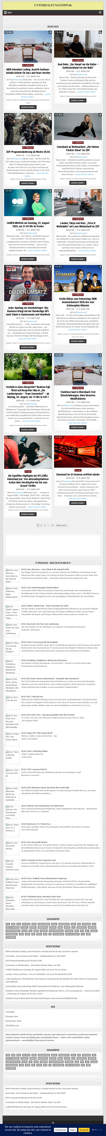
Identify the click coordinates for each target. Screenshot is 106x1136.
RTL (82, 930)
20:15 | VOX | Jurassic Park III (34, 769)
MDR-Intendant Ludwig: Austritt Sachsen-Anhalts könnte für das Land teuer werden (28, 71)
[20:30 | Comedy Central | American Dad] (12, 873)
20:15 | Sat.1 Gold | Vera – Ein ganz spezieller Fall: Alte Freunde (48, 715)
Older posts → (62, 525)
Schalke (94, 930)
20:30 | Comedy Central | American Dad (38, 860)
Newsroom (18, 80)
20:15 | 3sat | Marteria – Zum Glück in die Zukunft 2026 (45, 569)
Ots (30, 930)
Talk (45, 934)
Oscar (24, 930)
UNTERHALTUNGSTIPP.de (53, 5)
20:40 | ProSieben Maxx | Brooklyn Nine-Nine (41, 897)
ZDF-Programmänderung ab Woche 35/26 (28, 151)
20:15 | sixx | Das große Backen (34, 842)
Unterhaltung (58, 934)
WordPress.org (12, 1025)
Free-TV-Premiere (12, 927)
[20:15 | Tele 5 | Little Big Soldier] (12, 764)
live (73, 927)
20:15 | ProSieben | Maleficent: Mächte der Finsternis (44, 660)
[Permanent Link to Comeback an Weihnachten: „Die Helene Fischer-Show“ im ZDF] (78, 126)
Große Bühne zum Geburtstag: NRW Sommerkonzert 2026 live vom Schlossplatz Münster (78, 302)
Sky (33, 934)
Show (28, 934)
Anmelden (10, 1012)
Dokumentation (43, 924)
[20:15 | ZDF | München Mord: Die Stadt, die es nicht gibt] (12, 800)
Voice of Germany (72, 934)
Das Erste (26, 924)
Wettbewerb (10, 937)
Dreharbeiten (64, 924)
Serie (21, 934)
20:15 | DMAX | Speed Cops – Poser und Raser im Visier (45, 606)
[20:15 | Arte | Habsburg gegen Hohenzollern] (12, 600)
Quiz (76, 930)
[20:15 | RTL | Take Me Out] (12, 709)
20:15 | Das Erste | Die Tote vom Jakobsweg (40, 624)
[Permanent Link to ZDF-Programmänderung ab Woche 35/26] (28, 129)
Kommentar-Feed (13, 1021)
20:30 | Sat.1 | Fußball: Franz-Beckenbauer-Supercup (44, 878)
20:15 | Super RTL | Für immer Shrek (36, 733)
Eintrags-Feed (12, 1016)
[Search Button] (100, 12)
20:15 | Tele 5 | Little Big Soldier (34, 751)
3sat (7, 924)
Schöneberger (11, 934)
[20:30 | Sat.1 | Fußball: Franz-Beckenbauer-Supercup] (12, 891)
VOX (82, 934)
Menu (10, 12)
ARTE (18, 924)
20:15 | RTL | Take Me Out (32, 697)
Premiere (43, 930)
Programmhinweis (56, 930)
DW (79, 924)
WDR (88, 934)
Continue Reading (29, 107)
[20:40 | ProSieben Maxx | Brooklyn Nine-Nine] (12, 909)
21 (53, 525)
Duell (73, 924)
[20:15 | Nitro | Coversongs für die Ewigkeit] (12, 655)
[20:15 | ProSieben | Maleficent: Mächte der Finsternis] (12, 673)
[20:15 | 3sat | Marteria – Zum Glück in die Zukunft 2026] (12, 582)
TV (50, 934)
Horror (33, 927)
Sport (39, 934)
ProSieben (69, 930)
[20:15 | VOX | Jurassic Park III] (12, 782)
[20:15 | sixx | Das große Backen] (12, 854)
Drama (54, 924)
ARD (13, 924)
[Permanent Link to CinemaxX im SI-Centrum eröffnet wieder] (78, 452)
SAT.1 (87, 930)
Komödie (53, 927)
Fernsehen (29, 65)
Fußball (24, 927)
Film (29, 471)
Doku (34, 924)
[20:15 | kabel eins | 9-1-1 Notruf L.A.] (12, 836)
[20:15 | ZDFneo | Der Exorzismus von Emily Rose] (12, 818)
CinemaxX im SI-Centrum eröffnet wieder (78, 474)
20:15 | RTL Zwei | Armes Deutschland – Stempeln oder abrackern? (50, 679)
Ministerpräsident (13, 930)
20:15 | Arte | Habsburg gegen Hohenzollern (40, 588)
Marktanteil (81, 927)
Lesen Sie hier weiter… (87, 92)
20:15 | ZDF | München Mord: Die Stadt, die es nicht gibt (45, 788)
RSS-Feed (21, 76)
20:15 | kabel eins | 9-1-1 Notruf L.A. (36, 824)
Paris (36, 930)
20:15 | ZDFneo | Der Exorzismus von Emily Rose (42, 806)
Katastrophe (42, 927)
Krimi (60, 927)
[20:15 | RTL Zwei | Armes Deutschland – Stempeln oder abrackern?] (12, 691)
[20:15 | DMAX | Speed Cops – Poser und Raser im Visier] (12, 618)
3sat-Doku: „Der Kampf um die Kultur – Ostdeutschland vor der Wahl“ (78, 66)
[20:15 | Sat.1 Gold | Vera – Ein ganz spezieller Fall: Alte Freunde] (12, 727)
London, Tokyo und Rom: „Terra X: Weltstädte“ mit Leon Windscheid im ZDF (77, 224)
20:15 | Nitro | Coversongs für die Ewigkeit (39, 642)
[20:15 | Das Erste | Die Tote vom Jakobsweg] (12, 636)
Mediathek (92, 927)
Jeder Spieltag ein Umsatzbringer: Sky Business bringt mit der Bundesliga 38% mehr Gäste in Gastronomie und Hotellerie (28, 311)
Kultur (67, 927)
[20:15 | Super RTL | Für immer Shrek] (12, 745)
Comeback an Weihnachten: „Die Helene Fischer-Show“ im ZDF (78, 148)
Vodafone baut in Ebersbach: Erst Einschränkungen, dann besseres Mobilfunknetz (77, 395)
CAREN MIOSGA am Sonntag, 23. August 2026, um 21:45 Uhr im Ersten (28, 224)
